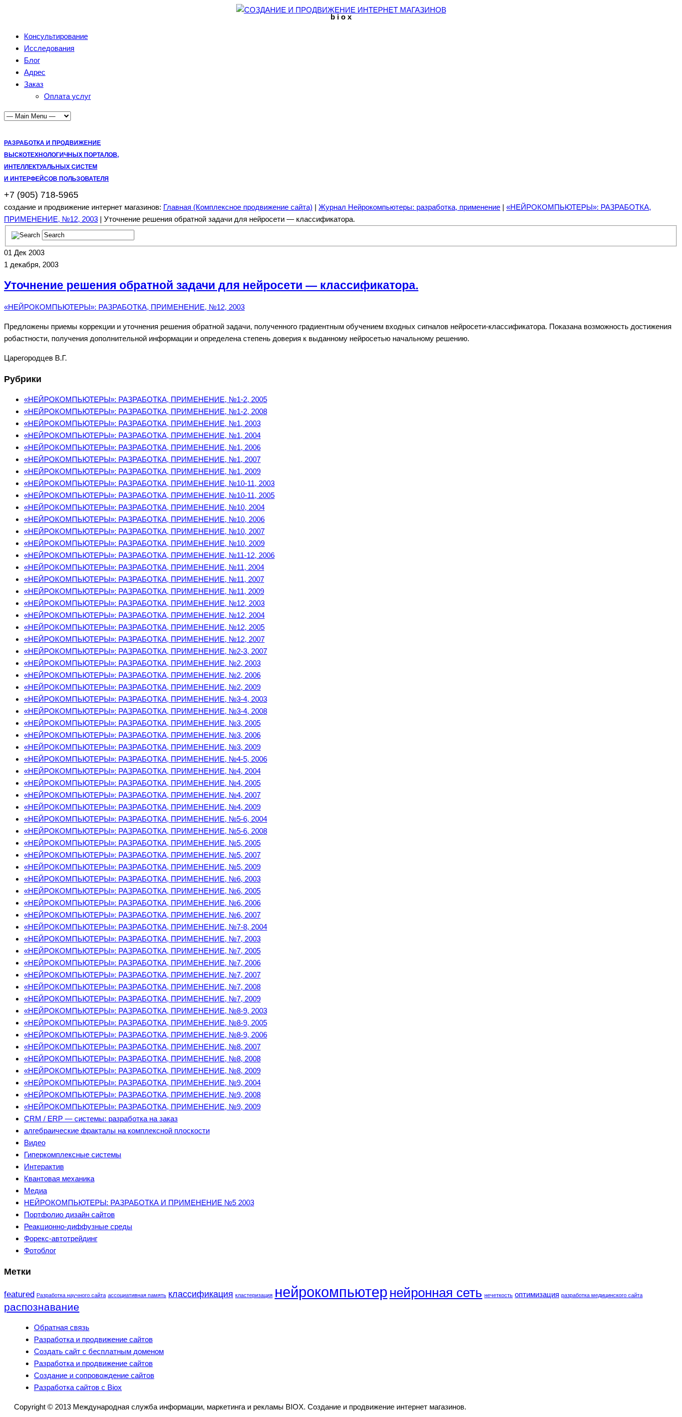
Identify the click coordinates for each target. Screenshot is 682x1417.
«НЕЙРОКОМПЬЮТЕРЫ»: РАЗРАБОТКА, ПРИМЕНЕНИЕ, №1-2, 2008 (145, 411)
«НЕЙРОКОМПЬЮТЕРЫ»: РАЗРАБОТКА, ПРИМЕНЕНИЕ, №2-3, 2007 (145, 651)
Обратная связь (61, 1327)
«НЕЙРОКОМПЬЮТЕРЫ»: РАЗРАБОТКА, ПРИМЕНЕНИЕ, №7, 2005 (142, 950)
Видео (34, 1142)
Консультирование (56, 36)
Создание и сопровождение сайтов (94, 1375)
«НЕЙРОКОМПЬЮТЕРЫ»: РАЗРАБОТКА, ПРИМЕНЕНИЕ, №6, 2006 (142, 903)
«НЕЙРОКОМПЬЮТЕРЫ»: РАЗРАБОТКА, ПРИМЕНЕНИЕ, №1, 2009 (142, 471)
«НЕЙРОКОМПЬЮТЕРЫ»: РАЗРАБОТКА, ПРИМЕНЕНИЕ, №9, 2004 (142, 1082)
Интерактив (44, 1166)
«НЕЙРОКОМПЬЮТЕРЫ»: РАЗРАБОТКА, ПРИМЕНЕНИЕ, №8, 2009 (142, 1070)
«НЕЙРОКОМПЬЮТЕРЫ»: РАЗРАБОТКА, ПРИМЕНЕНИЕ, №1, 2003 (142, 423)
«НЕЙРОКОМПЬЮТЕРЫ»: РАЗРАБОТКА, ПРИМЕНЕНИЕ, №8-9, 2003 (145, 1010)
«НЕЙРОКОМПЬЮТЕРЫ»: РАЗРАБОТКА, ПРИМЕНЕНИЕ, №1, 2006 (142, 447)
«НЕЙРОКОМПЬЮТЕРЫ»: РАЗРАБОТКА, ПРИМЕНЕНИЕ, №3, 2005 (142, 723)
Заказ (33, 84)
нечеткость (498, 1295)
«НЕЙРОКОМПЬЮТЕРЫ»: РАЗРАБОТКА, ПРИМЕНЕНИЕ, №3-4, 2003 (145, 699)
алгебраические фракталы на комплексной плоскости (117, 1130)
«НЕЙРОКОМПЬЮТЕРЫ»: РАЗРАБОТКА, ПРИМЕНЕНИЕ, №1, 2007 (142, 459)
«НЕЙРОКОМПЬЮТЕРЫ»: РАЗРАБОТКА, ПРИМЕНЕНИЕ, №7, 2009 (142, 998)
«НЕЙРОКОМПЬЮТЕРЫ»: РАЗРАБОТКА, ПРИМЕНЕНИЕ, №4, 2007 (142, 795)
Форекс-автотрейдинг (60, 1238)
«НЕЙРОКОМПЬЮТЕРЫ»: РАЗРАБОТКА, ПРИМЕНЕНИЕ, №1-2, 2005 (145, 399)
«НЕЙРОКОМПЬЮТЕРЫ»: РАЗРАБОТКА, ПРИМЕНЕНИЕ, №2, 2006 (142, 675)
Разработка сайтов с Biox (78, 1387)
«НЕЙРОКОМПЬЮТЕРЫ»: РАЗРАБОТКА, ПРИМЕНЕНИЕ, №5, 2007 (142, 855)
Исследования (49, 48)
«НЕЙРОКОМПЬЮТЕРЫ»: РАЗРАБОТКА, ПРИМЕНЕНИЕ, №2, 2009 (142, 687)
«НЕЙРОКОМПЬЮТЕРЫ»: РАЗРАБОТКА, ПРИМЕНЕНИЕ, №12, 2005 (144, 627)
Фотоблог (40, 1250)
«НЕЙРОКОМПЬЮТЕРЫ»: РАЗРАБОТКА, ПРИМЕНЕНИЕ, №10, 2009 (144, 543)
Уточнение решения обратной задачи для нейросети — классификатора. (211, 285)
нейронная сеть (435, 1292)
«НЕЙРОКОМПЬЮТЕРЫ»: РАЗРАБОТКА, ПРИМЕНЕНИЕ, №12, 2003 (124, 307)
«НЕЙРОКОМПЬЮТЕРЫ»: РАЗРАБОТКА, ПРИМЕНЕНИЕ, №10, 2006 (144, 519)
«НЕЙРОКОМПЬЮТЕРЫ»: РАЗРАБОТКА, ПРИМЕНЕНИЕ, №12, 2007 (144, 639)
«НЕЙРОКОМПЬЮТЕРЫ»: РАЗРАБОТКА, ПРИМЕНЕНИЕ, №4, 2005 (142, 783)
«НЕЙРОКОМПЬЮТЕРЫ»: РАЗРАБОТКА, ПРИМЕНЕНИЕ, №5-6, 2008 (145, 831)
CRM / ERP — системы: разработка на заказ (101, 1118)
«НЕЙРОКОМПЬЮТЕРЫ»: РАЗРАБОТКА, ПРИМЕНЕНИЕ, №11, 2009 (144, 591)
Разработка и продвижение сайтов (93, 1339)
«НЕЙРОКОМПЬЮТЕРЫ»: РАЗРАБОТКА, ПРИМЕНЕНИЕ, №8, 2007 (142, 1046)
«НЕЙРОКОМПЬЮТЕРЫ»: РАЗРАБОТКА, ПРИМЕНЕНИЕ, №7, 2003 (142, 939)
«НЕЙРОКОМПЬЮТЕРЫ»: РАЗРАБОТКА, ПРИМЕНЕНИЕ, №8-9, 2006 (145, 1034)
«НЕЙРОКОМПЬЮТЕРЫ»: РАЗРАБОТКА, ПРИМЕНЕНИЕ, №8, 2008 (142, 1058)
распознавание (41, 1307)
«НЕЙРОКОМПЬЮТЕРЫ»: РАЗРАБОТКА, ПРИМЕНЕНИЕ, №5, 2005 (142, 843)
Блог (32, 60)
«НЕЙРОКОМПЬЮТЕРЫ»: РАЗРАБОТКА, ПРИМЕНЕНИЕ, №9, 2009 (142, 1106)
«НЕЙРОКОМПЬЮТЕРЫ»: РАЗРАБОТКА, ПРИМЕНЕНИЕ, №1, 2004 (142, 435)
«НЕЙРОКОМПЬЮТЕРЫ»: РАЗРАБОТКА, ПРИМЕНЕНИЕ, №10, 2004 (144, 507)
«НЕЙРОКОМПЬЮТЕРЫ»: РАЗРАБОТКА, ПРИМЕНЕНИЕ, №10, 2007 (144, 531)
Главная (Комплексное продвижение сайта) (238, 207)
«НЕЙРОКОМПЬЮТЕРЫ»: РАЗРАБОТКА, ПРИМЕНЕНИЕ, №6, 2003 (142, 879)
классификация (200, 1294)
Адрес (34, 72)
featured (19, 1294)
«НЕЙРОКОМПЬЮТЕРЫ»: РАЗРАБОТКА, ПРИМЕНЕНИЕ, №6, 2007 (142, 915)
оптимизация (537, 1294)
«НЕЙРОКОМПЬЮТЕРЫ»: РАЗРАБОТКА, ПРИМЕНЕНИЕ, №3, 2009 (142, 747)
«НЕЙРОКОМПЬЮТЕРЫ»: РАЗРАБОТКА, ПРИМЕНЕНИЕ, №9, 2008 (142, 1094)
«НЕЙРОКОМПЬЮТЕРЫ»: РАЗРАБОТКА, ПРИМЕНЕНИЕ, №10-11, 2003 (149, 483)
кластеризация (254, 1295)
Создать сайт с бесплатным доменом (99, 1351)
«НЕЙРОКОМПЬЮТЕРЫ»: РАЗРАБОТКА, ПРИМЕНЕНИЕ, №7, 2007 (142, 974)
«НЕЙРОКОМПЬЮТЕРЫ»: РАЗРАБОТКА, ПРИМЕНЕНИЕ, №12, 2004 (144, 615)
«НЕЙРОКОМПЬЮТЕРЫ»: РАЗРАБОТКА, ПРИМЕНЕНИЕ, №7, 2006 (142, 962)
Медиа (35, 1190)
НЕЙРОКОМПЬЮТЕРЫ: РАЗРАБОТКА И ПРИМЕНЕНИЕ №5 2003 (139, 1202)
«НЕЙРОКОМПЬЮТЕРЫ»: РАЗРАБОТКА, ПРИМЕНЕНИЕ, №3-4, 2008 (145, 711)
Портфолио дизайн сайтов (69, 1214)
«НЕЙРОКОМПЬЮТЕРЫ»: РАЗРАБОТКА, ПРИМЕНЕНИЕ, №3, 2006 (142, 735)
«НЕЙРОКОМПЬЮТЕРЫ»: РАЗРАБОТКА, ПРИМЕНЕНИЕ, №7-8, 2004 (145, 927)
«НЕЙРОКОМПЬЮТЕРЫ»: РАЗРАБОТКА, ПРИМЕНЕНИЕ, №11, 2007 (144, 579)
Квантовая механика (59, 1178)
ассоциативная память (137, 1295)
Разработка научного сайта (71, 1295)
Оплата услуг (67, 96)
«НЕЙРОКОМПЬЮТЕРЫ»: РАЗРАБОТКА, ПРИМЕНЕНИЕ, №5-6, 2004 (145, 819)
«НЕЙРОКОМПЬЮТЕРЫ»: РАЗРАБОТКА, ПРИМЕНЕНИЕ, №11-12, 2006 (149, 555)
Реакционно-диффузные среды (78, 1226)
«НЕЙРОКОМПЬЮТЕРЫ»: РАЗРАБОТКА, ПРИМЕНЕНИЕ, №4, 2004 (142, 771)
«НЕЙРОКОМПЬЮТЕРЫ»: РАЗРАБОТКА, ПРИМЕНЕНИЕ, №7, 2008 (142, 986)
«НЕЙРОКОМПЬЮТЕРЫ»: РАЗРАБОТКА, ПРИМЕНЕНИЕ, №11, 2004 (144, 567)
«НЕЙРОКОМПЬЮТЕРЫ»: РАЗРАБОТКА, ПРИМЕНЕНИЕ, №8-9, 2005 (145, 1022)
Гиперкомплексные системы (72, 1154)
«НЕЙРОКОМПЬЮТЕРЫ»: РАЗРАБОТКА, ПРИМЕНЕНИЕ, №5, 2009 (142, 867)
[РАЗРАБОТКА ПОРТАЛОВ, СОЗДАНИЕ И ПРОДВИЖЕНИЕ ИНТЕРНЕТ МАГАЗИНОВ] (341, 9)
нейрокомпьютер (331, 1292)
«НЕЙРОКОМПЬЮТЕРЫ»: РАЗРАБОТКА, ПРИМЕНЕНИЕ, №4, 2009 (142, 807)
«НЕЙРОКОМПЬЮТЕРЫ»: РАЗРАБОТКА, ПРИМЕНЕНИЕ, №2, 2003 (142, 663)
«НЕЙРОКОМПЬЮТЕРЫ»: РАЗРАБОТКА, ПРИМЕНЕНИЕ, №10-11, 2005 (149, 495)
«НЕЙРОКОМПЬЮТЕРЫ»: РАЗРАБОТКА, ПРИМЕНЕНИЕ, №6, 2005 (142, 891)
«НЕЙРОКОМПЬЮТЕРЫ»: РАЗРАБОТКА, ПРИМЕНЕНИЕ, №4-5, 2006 (145, 759)
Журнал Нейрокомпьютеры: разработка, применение (409, 207)
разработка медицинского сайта (602, 1295)
